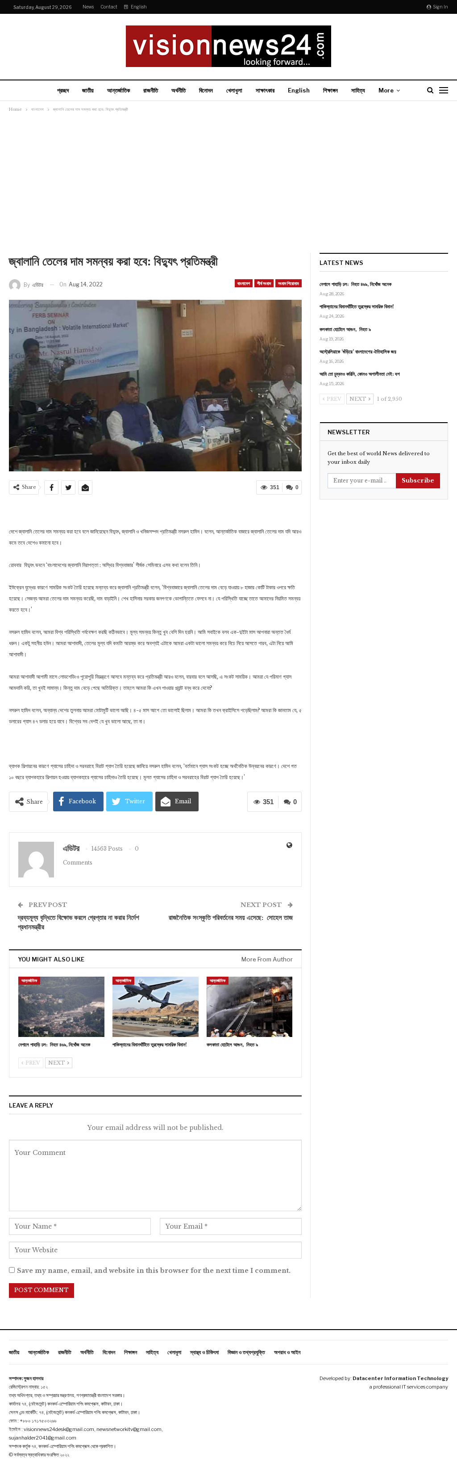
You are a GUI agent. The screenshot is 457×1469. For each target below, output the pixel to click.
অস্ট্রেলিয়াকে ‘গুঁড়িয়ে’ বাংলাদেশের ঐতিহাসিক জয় (358, 351)
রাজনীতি (150, 90)
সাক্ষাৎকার (265, 90)
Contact (108, 6)
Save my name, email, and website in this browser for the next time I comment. (154, 1271)
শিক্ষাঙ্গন (330, 90)
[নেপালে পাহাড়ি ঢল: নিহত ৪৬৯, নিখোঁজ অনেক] (61, 1007)
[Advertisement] (228, 185)
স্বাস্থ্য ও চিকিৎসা (204, 1352)
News (88, 6)
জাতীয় (88, 90)
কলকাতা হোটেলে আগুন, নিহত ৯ (345, 329)
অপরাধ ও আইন (287, 1352)
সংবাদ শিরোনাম (288, 283)
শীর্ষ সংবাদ (264, 283)
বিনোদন (206, 90)
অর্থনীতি (178, 90)
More (386, 90)
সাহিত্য (358, 90)
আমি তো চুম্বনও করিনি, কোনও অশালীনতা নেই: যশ (360, 374)
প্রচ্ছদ (63, 90)
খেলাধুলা (234, 90)
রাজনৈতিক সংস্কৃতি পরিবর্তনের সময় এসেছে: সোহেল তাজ (231, 917)
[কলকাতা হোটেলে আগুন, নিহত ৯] (250, 1007)
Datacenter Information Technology (400, 1378)
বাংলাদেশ (243, 283)
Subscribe (418, 480)
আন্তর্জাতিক (118, 90)
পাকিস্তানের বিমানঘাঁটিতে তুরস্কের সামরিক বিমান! (357, 306)
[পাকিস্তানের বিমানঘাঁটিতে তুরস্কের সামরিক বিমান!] (155, 1007)
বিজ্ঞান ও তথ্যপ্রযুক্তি (246, 1352)
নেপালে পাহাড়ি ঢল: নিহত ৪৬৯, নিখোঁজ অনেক (355, 284)
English (139, 6)
